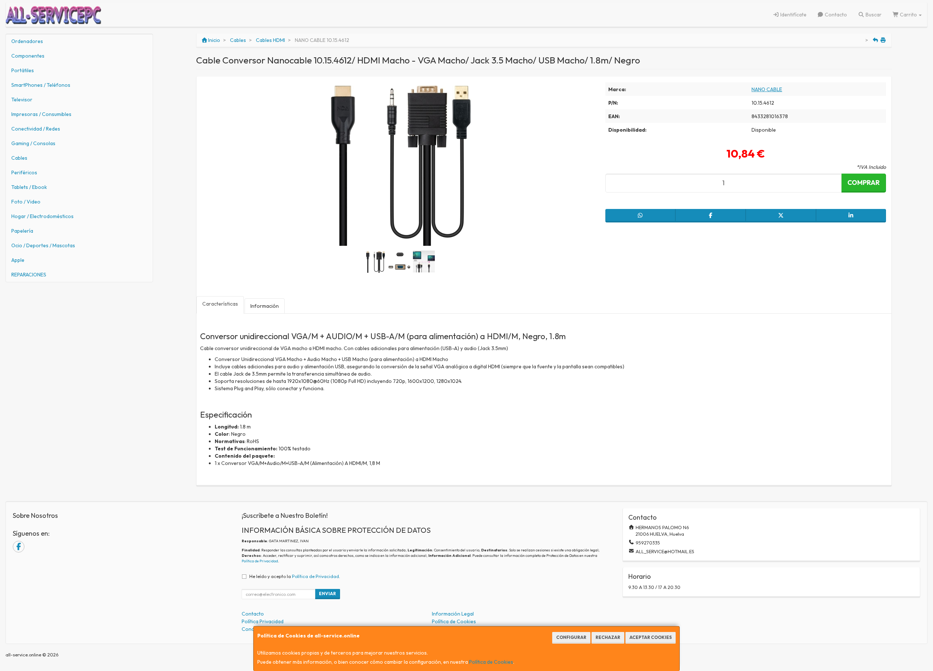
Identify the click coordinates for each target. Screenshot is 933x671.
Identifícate (793, 14)
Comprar (863, 182)
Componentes (27, 56)
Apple (17, 260)
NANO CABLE (767, 89)
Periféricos (24, 172)
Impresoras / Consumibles (41, 114)
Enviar (327, 593)
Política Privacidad (263, 621)
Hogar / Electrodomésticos (42, 216)
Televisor (21, 99)
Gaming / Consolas (33, 143)
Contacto (835, 14)
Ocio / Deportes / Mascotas (43, 245)
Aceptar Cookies (650, 637)
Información (264, 306)
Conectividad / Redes (35, 128)
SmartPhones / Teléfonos (40, 85)
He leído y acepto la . (294, 576)
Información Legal (453, 613)
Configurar (571, 637)
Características (220, 303)
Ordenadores (27, 41)
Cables (19, 158)
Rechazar (608, 637)
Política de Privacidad (260, 561)
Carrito (908, 14)
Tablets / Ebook (29, 187)
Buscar (873, 14)
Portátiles (22, 70)
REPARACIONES (28, 274)
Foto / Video (25, 201)
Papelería (22, 231)
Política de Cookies (491, 662)
